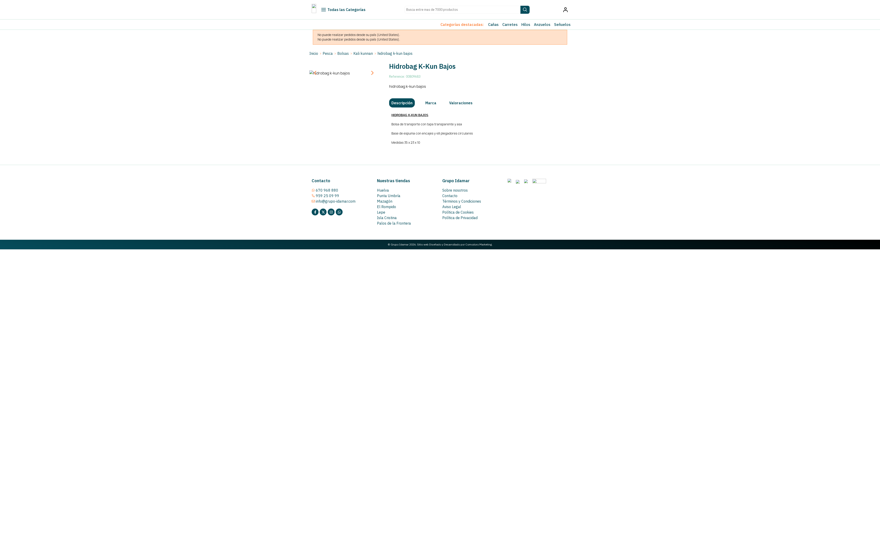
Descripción (401, 103)
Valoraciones (461, 103)
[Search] (525, 10)
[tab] (402, 102)
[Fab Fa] (339, 212)
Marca (430, 103)
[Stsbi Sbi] (315, 212)
